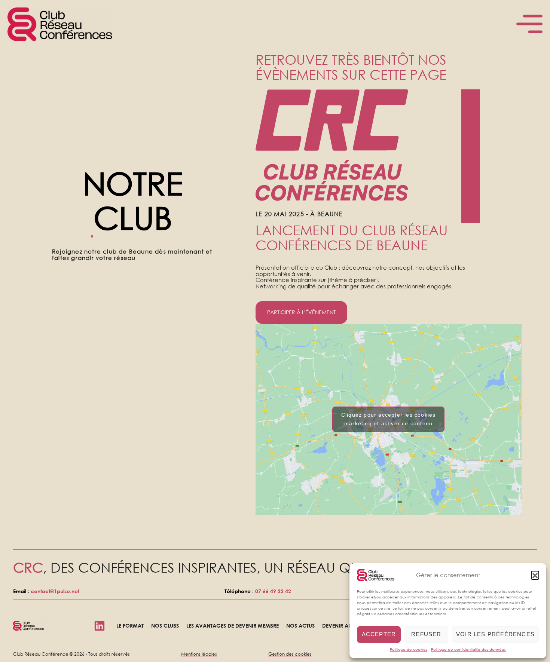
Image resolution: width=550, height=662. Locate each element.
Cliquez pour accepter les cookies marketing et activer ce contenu (388, 419)
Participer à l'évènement (301, 312)
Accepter (379, 634)
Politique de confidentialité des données (468, 649)
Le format (130, 625)
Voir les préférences (495, 634)
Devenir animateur (347, 625)
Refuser (426, 634)
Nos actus (300, 625)
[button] (535, 575)
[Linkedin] (99, 625)
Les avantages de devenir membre (232, 625)
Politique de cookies (408, 649)
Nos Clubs (165, 625)
